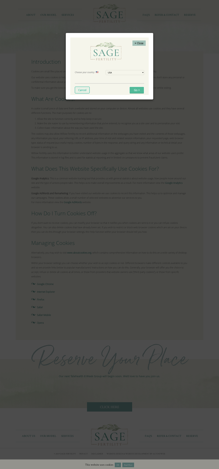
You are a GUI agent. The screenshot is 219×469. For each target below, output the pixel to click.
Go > (137, 90)
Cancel (82, 90)
